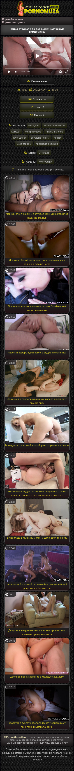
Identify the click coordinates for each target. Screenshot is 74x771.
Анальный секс (54, 131)
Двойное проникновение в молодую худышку (37, 676)
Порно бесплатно (12, 19)
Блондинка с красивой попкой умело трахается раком (37, 445)
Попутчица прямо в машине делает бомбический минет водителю (37, 308)
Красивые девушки (47, 143)
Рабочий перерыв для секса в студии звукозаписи (37, 352)
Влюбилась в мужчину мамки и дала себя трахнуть (37, 537)
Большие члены (40, 137)
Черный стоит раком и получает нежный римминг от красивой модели (37, 215)
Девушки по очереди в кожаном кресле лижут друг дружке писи (37, 400)
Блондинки (19, 137)
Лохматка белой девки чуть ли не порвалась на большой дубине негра (37, 262)
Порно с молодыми (13, 22)
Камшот (15, 131)
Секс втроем (24, 143)
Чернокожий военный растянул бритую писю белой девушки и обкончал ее (37, 586)
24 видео (44, 152)
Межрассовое (33, 131)
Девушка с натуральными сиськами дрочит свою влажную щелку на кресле (37, 632)
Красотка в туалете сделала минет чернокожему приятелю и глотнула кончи (37, 724)
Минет (57, 137)
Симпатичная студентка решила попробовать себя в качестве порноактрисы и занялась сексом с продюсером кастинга (37, 494)
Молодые (33, 125)
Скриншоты (39, 99)
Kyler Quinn (45, 161)
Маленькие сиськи (54, 125)
